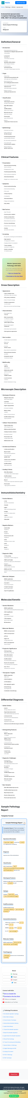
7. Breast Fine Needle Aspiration (10, 1032)
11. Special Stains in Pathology (10, 1045)
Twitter (15, 982)
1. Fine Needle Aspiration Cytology (11, 1013)
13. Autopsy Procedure (8, 1051)
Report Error (14, 1074)
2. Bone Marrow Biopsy (8, 1016)
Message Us (15, 1095)
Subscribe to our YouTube (11, 1002)
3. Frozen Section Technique (9, 1020)
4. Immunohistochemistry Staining (10, 1023)
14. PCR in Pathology (7, 1054)
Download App (21, 2)
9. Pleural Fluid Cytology (8, 1039)
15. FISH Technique (7, 1057)
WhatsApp (15, 974)
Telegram (15, 977)
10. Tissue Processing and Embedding (11, 1042)
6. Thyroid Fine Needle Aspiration (10, 1029)
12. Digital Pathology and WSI (9, 1048)
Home (2, 7)
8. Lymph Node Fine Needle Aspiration (11, 1035)
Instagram (15, 979)
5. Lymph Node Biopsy (8, 1026)
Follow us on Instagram (10, 999)
